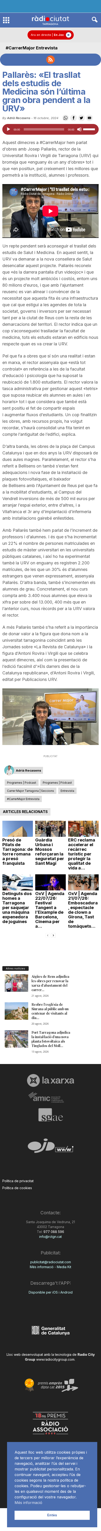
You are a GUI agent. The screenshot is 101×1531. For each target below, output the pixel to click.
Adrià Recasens (18, 118)
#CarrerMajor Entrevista (32, 48)
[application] (50, 129)
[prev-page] (47, 935)
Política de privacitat (18, 1181)
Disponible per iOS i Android (51, 1292)
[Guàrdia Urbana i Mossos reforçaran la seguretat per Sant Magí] (50, 829)
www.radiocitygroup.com (55, 1359)
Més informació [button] (28, 1502)
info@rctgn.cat (50, 1237)
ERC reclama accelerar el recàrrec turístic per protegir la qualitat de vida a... (81, 854)
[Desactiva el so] (79, 129)
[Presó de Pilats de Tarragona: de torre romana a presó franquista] (17, 829)
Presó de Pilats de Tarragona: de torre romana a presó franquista (17, 851)
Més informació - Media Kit (50, 1267)
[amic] (50, 1097)
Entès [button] (52, 1515)
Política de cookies (17, 1188)
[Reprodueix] (8, 129)
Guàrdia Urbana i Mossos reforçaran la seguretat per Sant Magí (49, 851)
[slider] (89, 129)
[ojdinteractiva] (50, 1147)
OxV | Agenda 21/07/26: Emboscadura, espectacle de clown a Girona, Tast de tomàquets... (83, 910)
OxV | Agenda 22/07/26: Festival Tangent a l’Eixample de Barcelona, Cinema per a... (49, 910)
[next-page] (53, 935)
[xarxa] (50, 1080)
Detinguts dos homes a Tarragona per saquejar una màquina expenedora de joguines (17, 907)
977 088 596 (53, 1232)
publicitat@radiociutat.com (50, 1262)
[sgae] (50, 1115)
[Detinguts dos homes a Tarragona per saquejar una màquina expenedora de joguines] (17, 882)
